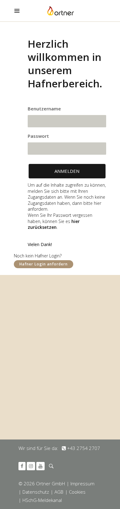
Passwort (38, 136)
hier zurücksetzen (54, 224)
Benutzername (44, 108)
